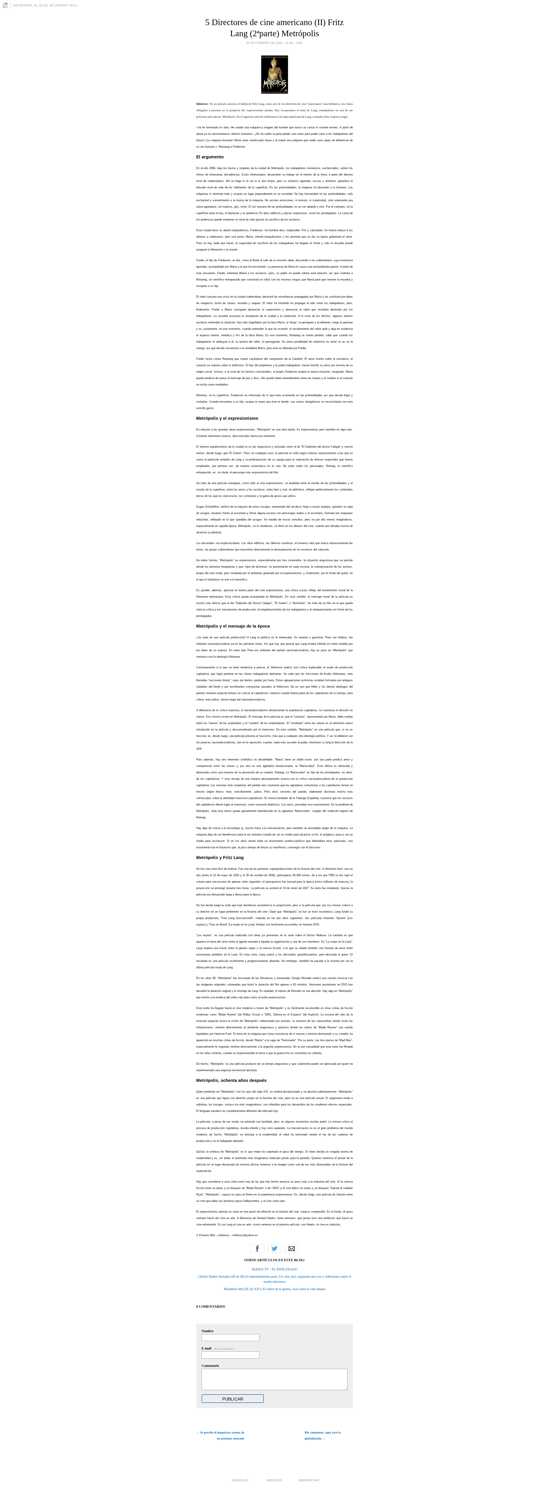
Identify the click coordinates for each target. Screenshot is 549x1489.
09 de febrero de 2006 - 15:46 (269, 43)
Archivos (274, 1480)
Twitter (274, 1248)
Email (292, 1248)
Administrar (309, 1480)
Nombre (208, 1331)
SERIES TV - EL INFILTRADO (274, 1269)
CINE (299, 43)
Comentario (210, 1366)
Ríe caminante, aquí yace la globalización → (323, 1435)
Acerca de (240, 1480)
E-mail (218, 1348)
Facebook (257, 1248)
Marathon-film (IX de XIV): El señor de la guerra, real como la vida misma (274, 1289)
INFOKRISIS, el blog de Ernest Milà (45, 5)
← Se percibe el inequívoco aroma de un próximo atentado (220, 1435)
